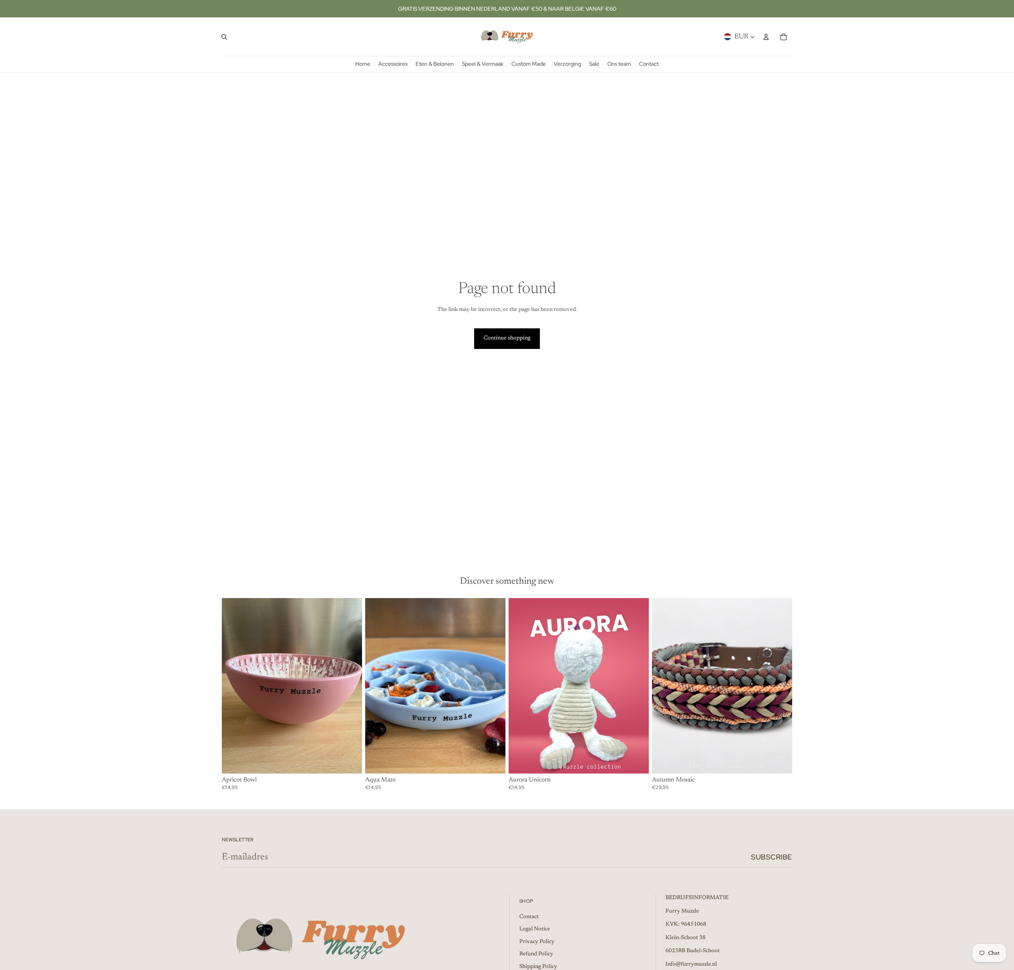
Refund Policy (536, 954)
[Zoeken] (224, 37)
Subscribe (771, 856)
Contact (529, 917)
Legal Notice (534, 929)
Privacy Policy (537, 942)
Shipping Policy (538, 967)
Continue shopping (507, 338)
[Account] (766, 37)
